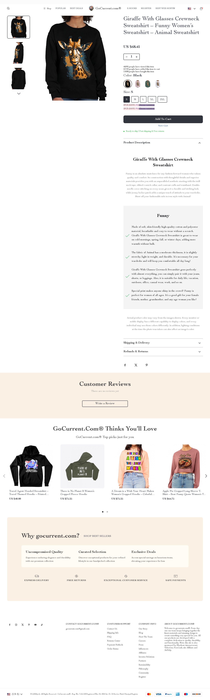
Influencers (143, 649)
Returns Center (113, 641)
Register (146, 9)
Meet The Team (146, 637)
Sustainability (144, 665)
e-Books (132, 9)
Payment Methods (115, 645)
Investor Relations (146, 657)
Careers (142, 641)
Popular (61, 9)
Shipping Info (113, 633)
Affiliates (142, 653)
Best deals (76, 9)
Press (141, 645)
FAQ (109, 637)
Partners (142, 661)
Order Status (112, 649)
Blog (141, 633)
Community (144, 673)
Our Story (143, 629)
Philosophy (143, 669)
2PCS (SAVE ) (131, 105)
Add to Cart (163, 119)
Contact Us (112, 629)
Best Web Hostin (165, 9)
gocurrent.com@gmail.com (78, 629)
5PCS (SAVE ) (131, 109)
